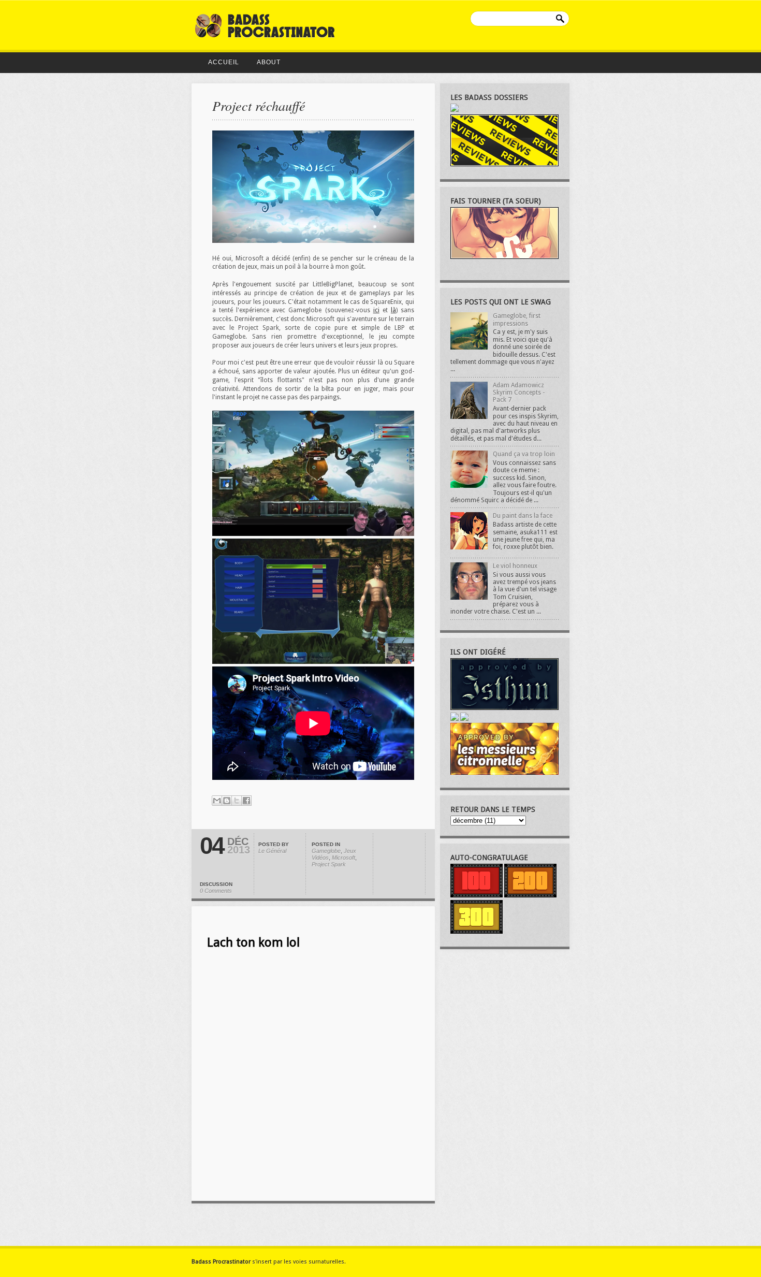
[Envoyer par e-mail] (217, 800)
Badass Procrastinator (221, 1261)
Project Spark (329, 864)
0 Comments (216, 891)
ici (376, 310)
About (269, 62)
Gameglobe (326, 851)
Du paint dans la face (522, 515)
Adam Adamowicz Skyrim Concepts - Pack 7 (519, 393)
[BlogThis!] (227, 800)
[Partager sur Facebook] (246, 800)
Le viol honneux (515, 566)
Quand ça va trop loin (524, 454)
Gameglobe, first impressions (516, 319)
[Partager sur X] (236, 800)
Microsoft (343, 857)
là (393, 310)
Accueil (223, 62)
